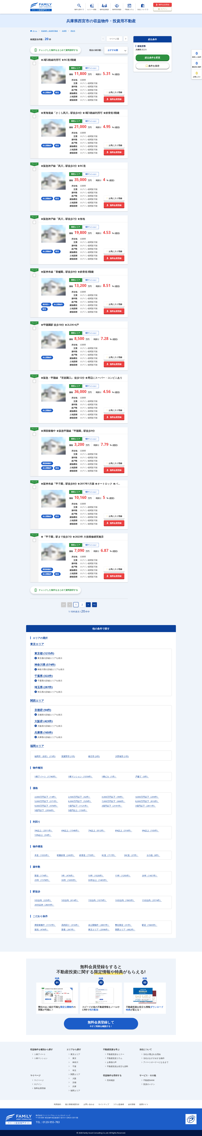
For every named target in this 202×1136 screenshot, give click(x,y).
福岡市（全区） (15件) (44, 756)
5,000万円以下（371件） (46, 801)
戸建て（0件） (142, 776)
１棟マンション (41, 1058)
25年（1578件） (42, 880)
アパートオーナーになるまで (155, 1062)
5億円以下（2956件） (44, 810)
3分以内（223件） (43, 900)
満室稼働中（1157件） (45, 925)
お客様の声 (112, 1062)
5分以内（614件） (70, 900)
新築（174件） (41, 875)
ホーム (35, 31)
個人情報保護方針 (72, 1104)
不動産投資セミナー (115, 1054)
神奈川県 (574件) (44, 664)
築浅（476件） (41, 929)
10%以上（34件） (43, 835)
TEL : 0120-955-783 (48, 1122)
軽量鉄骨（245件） (66, 855)
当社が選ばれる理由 (152, 1054)
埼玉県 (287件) (43, 687)
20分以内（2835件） (44, 904)
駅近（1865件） (149, 925)
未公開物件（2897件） (99, 925)
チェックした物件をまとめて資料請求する (58, 50)
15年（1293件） (123, 875)
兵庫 (73, 1086)
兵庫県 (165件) (43, 732)
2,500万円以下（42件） (79, 796)
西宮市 (73, 31)
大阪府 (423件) (43, 721)
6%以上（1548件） (70, 830)
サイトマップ (103, 1104)
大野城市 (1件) (122, 756)
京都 (73, 1082)
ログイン (164, 9)
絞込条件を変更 (152, 57)
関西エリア (37, 700)
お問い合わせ (89, 1104)
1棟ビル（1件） (109, 776)
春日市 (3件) (94, 756)
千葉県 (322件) (43, 676)
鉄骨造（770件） (87, 855)
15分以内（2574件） (152, 900)
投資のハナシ (149, 1084)
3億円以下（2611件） (145, 805)
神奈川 (74, 1062)
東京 (73, 1058)
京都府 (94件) (42, 710)
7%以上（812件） (96, 830)
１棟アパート (40, 1054)
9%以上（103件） (150, 830)
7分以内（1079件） (97, 900)
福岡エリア (37, 746)
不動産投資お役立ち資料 (117, 1066)
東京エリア (37, 644)
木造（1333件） (42, 855)
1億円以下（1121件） (78, 805)
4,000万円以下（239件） (147, 796)
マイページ (39, 1080)
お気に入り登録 (115, 92)
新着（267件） (68, 929)
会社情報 (131, 1104)
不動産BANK (148, 1080)
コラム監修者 (118, 1104)
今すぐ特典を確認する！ (101, 1023)
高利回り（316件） (70, 925)
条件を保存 (153, 65)
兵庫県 (64, 31)
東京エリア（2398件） (99, 929)
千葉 (73, 1066)
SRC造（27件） (131, 855)
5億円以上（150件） (78, 810)
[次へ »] (126, 38)
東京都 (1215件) (44, 653)
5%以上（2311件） (43, 830)
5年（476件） (68, 875)
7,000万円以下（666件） (113, 801)
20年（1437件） (150, 875)
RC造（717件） (109, 855)
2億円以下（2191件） (112, 805)
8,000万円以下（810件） (147, 801)
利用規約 (57, 1104)
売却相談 (111, 1080)
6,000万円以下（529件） (80, 801)
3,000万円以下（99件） (113, 796)
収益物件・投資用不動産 (49, 31)
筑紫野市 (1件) (68, 756)
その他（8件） (153, 855)
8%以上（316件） (123, 830)
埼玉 (73, 1070)
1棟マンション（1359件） (80, 776)
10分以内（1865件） (125, 900)
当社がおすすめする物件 (153, 1058)
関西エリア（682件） (125, 929)
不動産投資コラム (114, 1058)
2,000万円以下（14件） (45, 796)
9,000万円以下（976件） (46, 805)
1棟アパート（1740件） (45, 776)
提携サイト (143, 1104)
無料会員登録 (164, 4)
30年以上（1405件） (98, 880)
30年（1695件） (69, 880)
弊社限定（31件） (123, 925)
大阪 (73, 1078)
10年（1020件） (96, 875)
